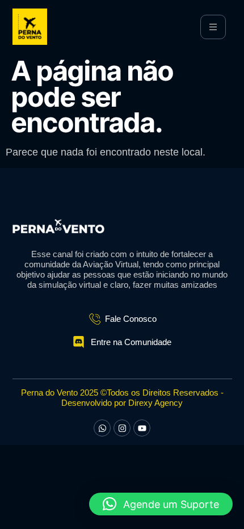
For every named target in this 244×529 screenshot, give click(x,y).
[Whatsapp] (102, 427)
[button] (161, 504)
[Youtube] (141, 427)
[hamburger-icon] (213, 27)
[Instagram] (122, 427)
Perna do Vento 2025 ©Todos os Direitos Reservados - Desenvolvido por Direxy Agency (122, 398)
